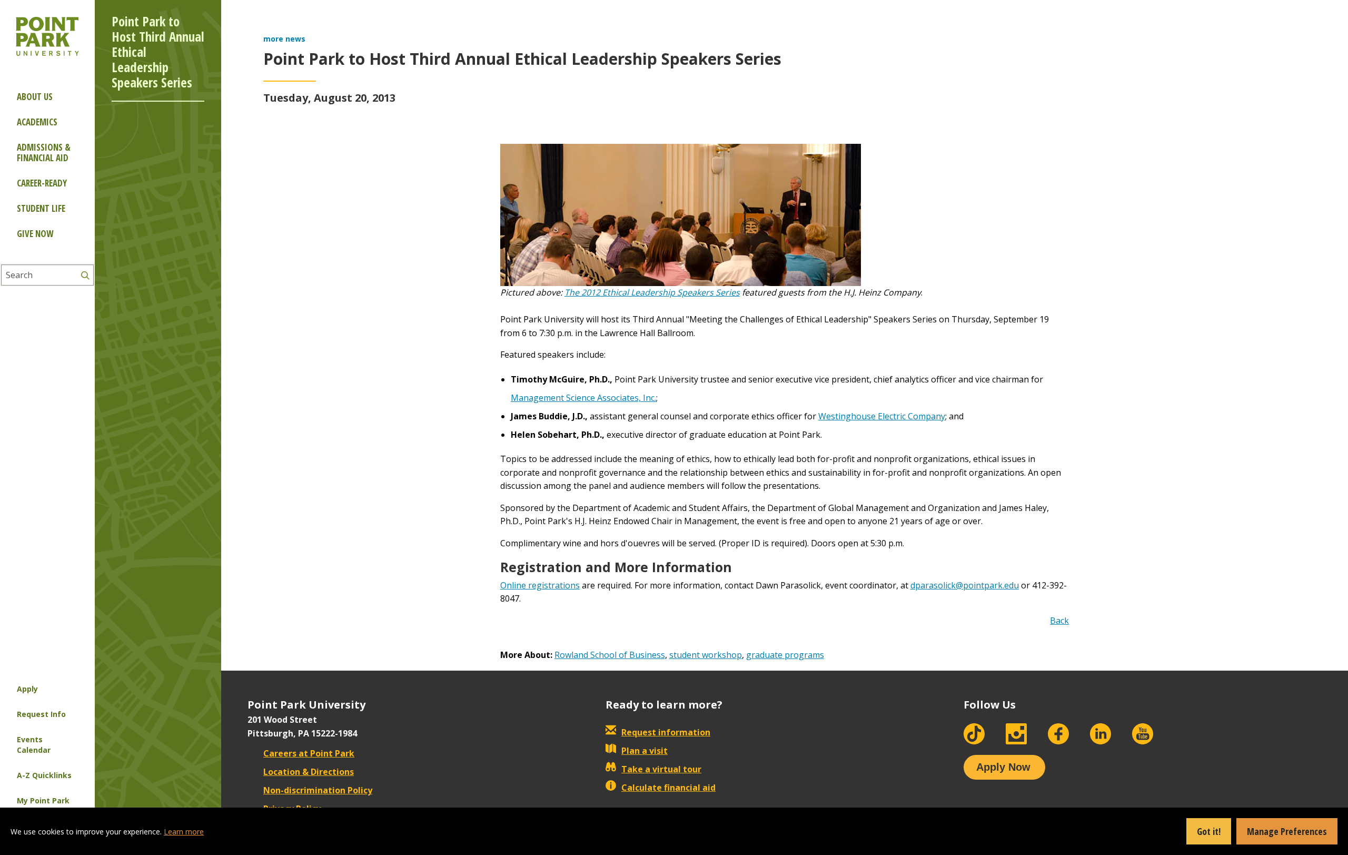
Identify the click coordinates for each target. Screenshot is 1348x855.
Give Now (35, 234)
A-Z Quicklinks (44, 775)
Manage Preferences (1287, 831)
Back (1059, 620)
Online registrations (540, 585)
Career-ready (42, 183)
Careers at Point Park (308, 753)
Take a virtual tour (661, 769)
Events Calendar (34, 744)
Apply (27, 689)
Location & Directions (308, 772)
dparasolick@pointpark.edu (964, 585)
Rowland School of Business (609, 655)
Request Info (41, 714)
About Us (35, 97)
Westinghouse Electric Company (881, 416)
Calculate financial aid (668, 787)
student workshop (705, 655)
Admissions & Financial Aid (44, 152)
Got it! (1209, 831)
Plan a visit (644, 750)
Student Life (41, 208)
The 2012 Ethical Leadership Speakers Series (652, 292)
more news (284, 39)
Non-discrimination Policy (317, 790)
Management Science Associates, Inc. (583, 398)
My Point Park (43, 800)
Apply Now (1003, 767)
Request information (665, 732)
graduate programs (785, 655)
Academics (37, 122)
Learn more (184, 832)
